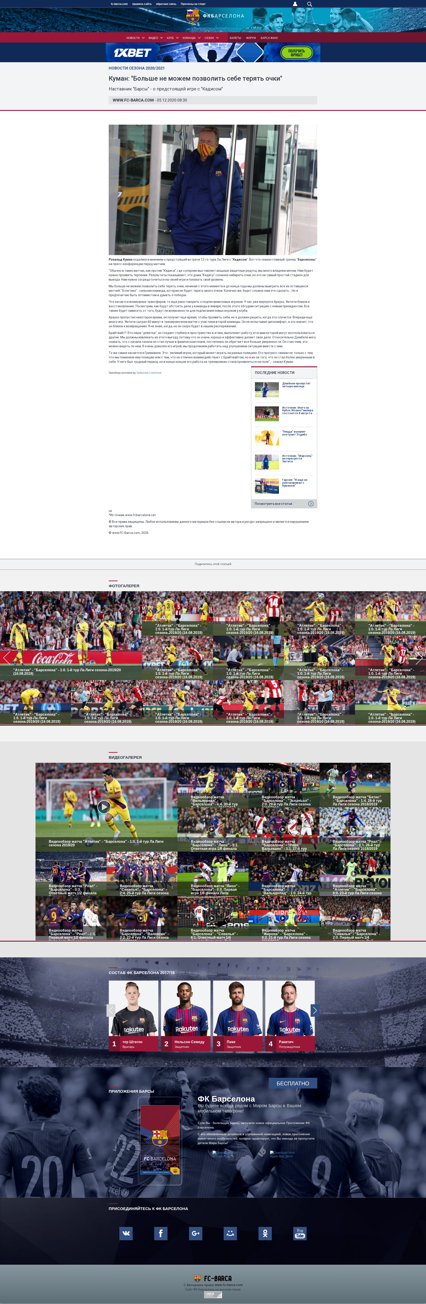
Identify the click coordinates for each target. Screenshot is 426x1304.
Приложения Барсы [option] (131, 1091)
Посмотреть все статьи (273, 503)
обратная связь (166, 4)
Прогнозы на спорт (193, 4)
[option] (213, 658)
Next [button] (315, 1010)
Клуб (170, 38)
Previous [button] (110, 1010)
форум (251, 38)
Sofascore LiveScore (149, 372)
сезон (209, 38)
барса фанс (269, 38)
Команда (189, 38)
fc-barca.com (119, 4)
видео (153, 38)
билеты (235, 38)
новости (133, 38)
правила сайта (142, 4)
